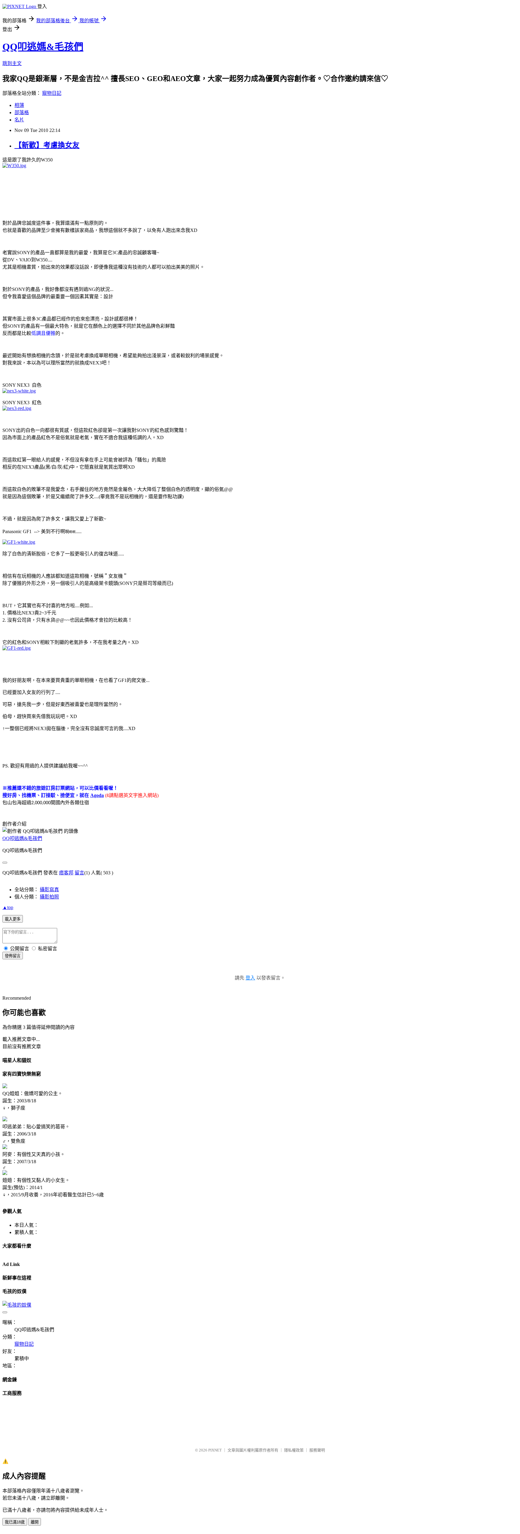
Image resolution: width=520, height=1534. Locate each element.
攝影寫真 (49, 889)
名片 (19, 119)
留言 (79, 872)
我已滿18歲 (15, 1522)
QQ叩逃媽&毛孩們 (42, 46)
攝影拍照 (49, 896)
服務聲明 (317, 1450)
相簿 (19, 105)
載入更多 (12, 919)
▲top (7, 907)
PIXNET (215, 1450)
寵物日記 (51, 93)
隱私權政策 (294, 1450)
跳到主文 (12, 63)
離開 (35, 1522)
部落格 (21, 112)
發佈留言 (12, 956)
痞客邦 (66, 872)
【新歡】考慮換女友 (46, 145)
